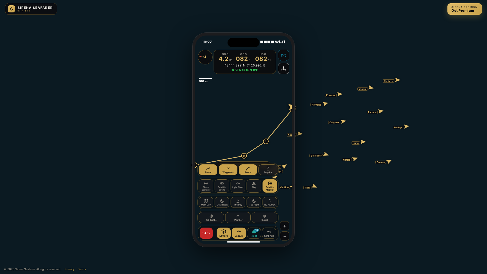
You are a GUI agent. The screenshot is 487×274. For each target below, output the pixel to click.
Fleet (254, 233)
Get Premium (464, 9)
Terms (82, 269)
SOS (206, 233)
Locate (239, 235)
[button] (295, 137)
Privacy (69, 269)
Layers (223, 235)
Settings (269, 235)
